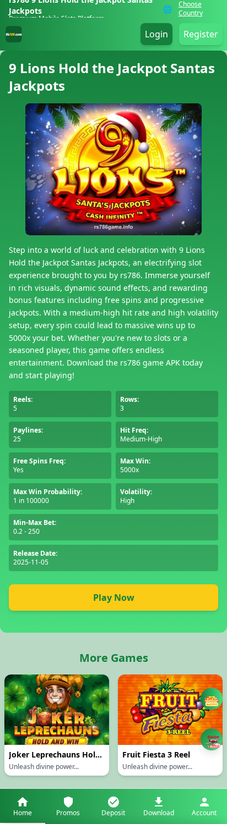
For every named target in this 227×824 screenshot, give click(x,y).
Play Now (113, 597)
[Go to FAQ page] (211, 701)
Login (156, 34)
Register (200, 34)
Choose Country (191, 9)
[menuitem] (22, 806)
